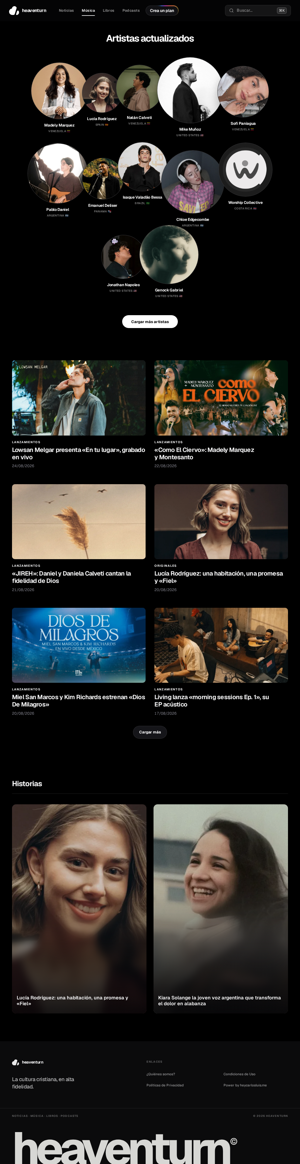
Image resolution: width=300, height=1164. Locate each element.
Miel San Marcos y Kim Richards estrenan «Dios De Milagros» (78, 700)
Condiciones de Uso (239, 1074)
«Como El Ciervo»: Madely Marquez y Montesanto (204, 453)
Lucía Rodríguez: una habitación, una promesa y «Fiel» (218, 577)
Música (88, 10)
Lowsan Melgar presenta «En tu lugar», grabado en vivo (78, 453)
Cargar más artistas (150, 321)
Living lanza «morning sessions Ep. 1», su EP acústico (211, 700)
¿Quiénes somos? (160, 1074)
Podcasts (131, 10)
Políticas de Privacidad (165, 1085)
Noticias (66, 10)
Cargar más (150, 732)
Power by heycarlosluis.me (245, 1085)
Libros (109, 10)
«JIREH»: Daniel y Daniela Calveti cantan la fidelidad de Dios (71, 577)
